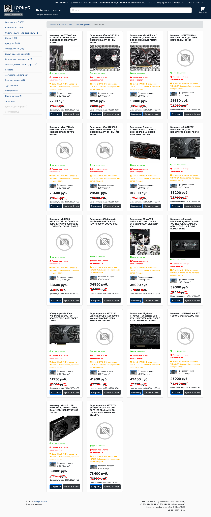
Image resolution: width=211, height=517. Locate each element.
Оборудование (14, 48)
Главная (52, 24)
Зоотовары (12, 112)
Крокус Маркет (41, 501)
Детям (11, 38)
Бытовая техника (15, 80)
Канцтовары (14, 27)
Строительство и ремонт (19, 59)
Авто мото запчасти (16, 75)
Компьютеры (14, 22)
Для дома (12, 43)
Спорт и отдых (13, 96)
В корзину (56, 114)
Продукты (11, 91)
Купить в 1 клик (71, 114)
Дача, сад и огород (16, 106)
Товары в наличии (13, 15)
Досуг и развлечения (17, 54)
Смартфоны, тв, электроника (21, 33)
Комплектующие (83, 24)
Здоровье (11, 85)
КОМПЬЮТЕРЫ (65, 24)
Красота (10, 70)
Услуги (10, 101)
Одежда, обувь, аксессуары (21, 64)
